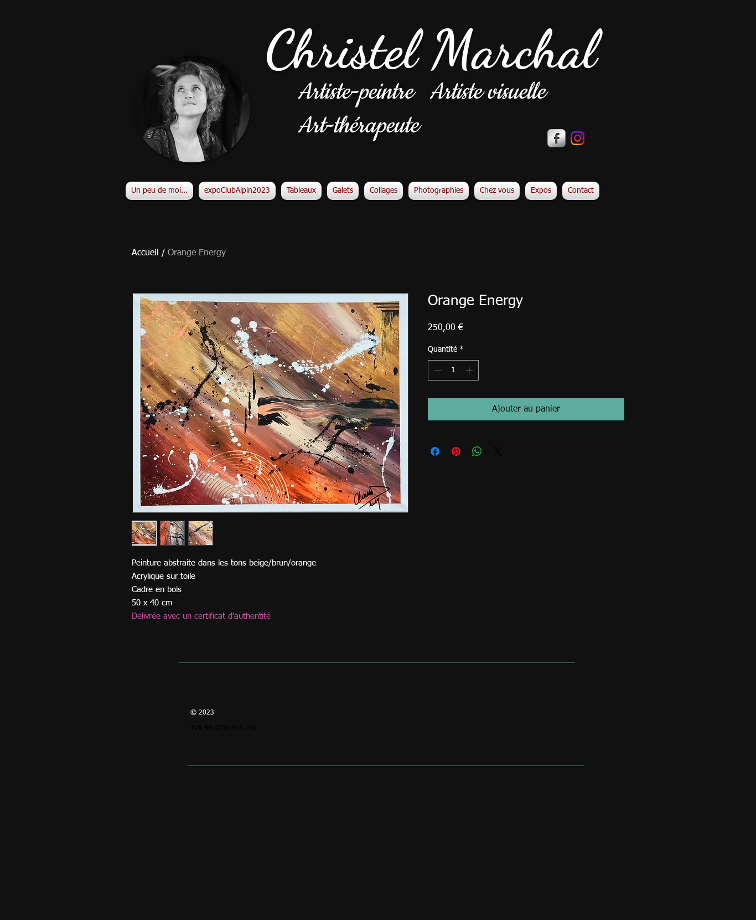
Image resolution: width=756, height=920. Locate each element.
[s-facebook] (556, 138)
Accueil (145, 253)
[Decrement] (436, 370)
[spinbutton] (453, 370)
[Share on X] (498, 451)
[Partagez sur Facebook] (435, 451)
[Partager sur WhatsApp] (477, 451)
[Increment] (470, 370)
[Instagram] (577, 138)
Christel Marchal (431, 49)
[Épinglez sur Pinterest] (456, 451)
